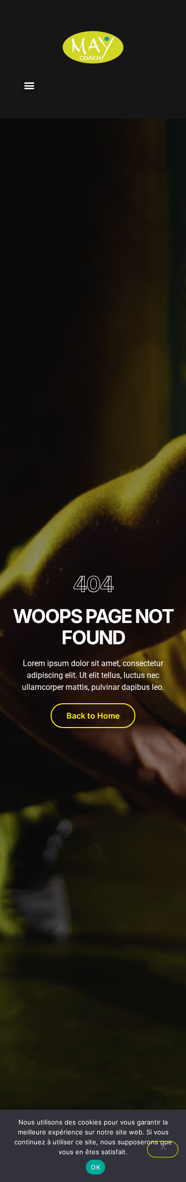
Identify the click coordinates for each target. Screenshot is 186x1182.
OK (95, 1167)
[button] (29, 85)
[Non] (163, 1149)
